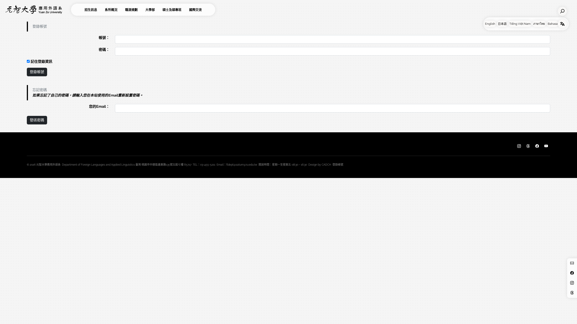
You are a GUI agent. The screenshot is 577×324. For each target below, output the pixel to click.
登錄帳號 (37, 72)
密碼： (104, 49)
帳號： (104, 38)
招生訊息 (91, 9)
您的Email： (99, 106)
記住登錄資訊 (41, 61)
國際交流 (195, 9)
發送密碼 (37, 120)
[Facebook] (537, 146)
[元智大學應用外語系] (37, 9)
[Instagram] (519, 146)
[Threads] (528, 146)
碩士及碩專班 (172, 9)
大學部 (150, 9)
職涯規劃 (131, 9)
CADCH (326, 164)
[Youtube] (546, 146)
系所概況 (111, 9)
